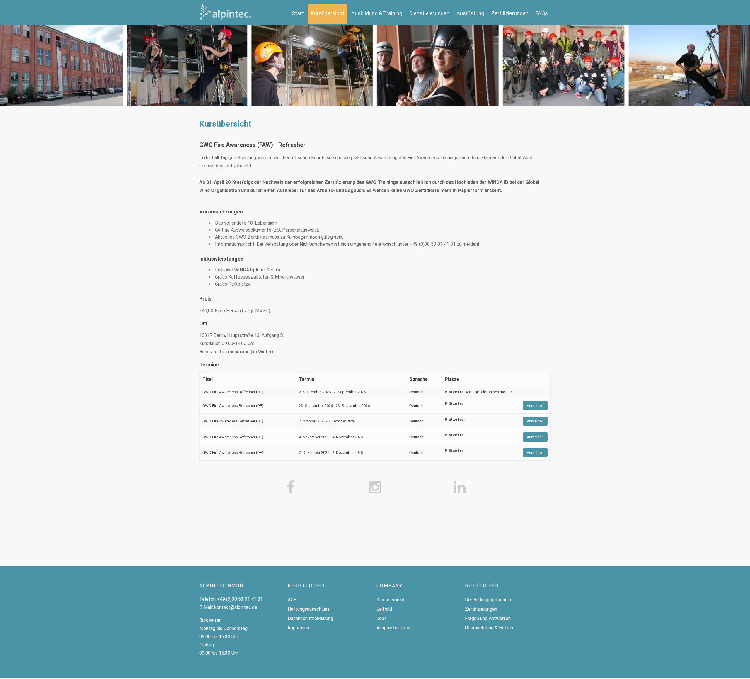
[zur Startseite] (225, 12)
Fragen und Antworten (488, 618)
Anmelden (535, 405)
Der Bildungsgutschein (488, 599)
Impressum (299, 628)
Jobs (381, 618)
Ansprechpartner (393, 628)
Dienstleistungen (429, 13)
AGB (292, 599)
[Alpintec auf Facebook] (290, 487)
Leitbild (384, 609)
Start (298, 13)
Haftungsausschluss (309, 609)
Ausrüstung (470, 13)
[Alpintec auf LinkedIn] (459, 487)
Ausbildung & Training (376, 13)
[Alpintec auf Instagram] (375, 487)
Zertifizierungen (510, 13)
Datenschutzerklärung (310, 618)
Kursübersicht (327, 13)
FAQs (542, 13)
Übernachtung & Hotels (489, 628)
